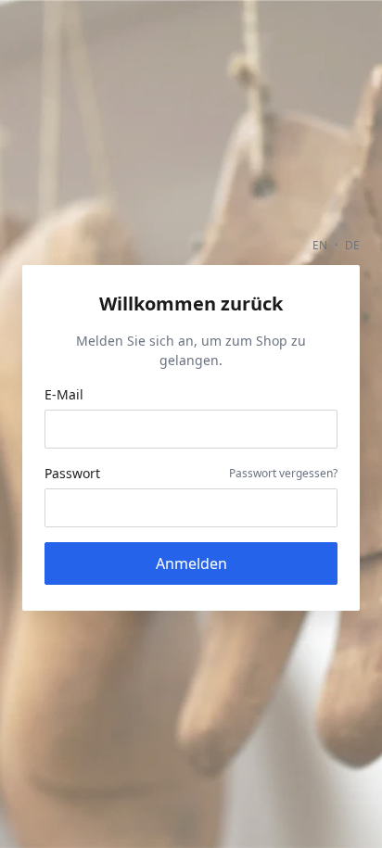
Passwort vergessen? (283, 473)
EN (319, 245)
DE (352, 245)
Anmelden (191, 563)
